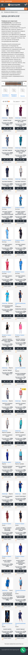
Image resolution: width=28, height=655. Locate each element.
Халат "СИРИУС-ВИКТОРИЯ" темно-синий (20, 529)
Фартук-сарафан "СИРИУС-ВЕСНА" (7, 467)
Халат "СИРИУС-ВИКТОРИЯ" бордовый (7, 529)
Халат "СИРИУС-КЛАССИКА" (7, 561)
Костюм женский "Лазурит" (7, 306)
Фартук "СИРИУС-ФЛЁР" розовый (20, 340)
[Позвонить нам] (23, 650)
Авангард (4, 118)
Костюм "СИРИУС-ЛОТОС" (7, 276)
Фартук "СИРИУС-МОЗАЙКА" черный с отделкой (7, 340)
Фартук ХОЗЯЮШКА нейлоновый (20, 374)
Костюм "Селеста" (20, 181)
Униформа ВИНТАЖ (20, 309)
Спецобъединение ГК (20, 304)
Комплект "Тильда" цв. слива (20, 121)
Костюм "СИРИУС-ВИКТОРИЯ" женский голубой (20, 213)
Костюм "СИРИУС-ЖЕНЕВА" (7, 245)
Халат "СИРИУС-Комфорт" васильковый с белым (20, 562)
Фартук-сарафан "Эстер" (21, 467)
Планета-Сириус (6, 207)
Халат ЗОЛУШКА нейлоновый (20, 597)
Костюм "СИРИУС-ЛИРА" (21, 245)
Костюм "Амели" (7, 150)
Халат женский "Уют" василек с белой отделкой (7, 594)
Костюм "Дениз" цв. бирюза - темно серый (20, 152)
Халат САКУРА (7, 629)
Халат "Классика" (20, 496)
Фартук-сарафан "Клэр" (21, 404)
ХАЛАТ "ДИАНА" (20, 629)
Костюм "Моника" (7, 181)
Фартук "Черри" (7, 370)
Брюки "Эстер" (7, 120)
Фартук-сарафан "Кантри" (7, 404)
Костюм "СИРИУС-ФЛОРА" (21, 276)
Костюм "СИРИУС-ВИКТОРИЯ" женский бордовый (7, 213)
